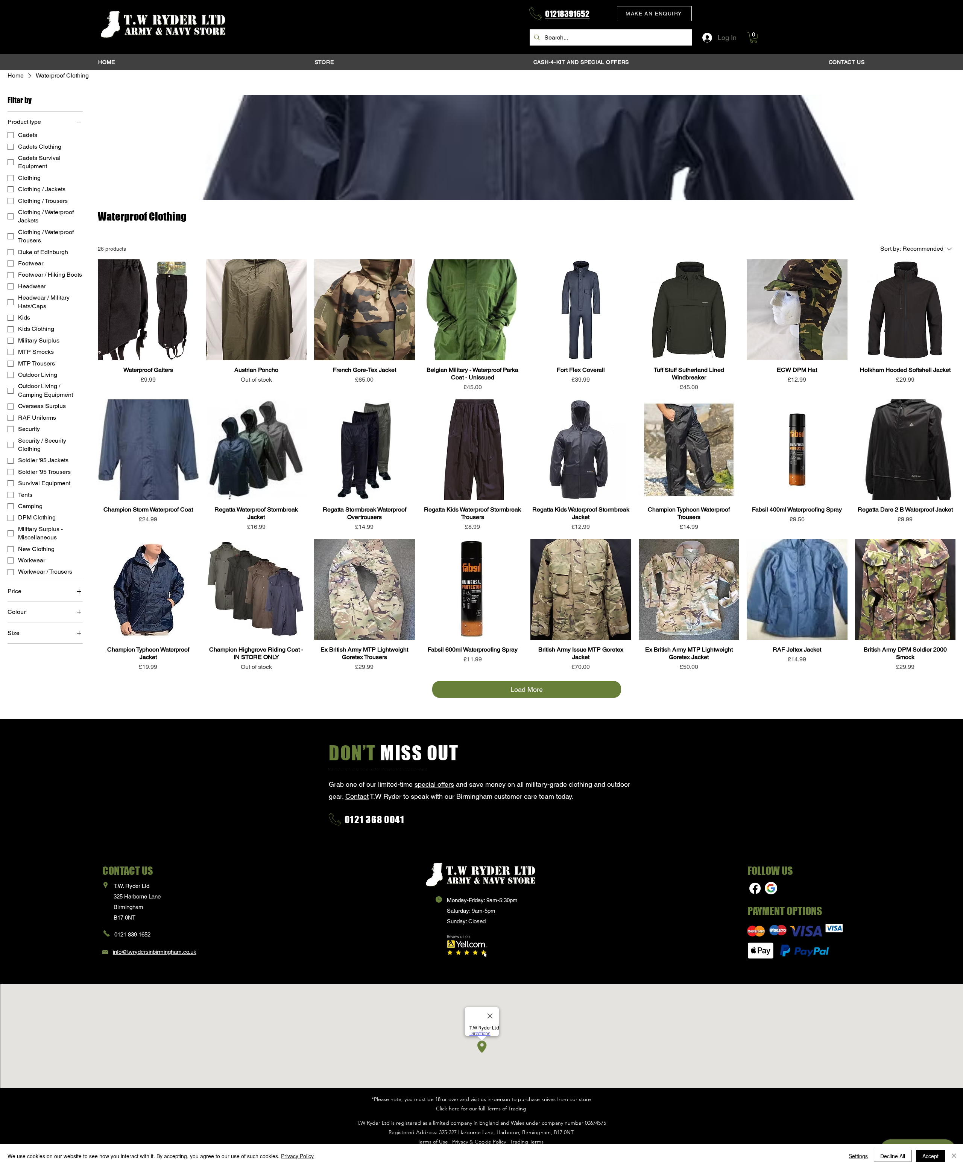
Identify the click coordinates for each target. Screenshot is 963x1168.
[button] (654, 13)
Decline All (892, 1156)
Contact (357, 796)
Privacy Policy (297, 1156)
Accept (930, 1156)
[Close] (953, 1156)
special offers (434, 784)
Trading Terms (527, 1141)
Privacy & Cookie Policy (479, 1141)
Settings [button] (858, 1156)
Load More (526, 689)
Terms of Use (433, 1141)
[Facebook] (755, 888)
